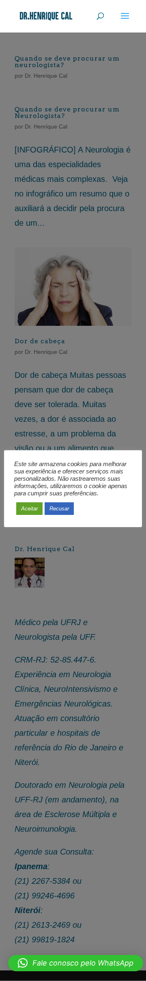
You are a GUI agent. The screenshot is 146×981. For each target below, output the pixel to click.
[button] (75, 963)
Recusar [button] (59, 509)
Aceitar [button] (29, 509)
